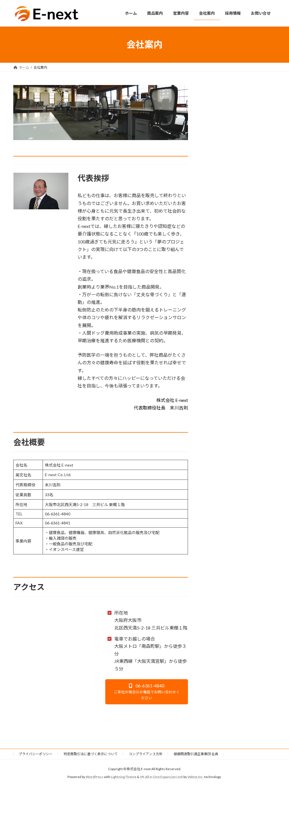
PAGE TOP (276, 789)
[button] (146, 691)
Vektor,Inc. (195, 777)
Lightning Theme (123, 777)
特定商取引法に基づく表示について (91, 754)
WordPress (94, 777)
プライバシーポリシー (35, 754)
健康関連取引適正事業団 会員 (196, 754)
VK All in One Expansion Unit (161, 777)
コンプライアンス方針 (146, 754)
